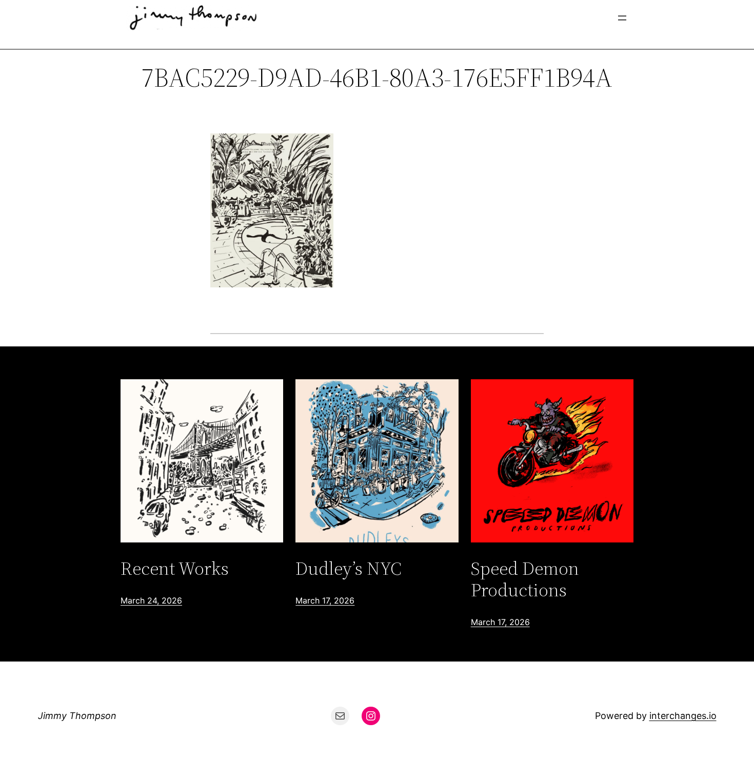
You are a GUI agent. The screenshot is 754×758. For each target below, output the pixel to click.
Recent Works (175, 568)
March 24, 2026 (151, 600)
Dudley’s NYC (348, 568)
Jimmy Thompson (77, 715)
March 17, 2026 (324, 600)
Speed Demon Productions (525, 579)
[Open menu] (622, 18)
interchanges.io (683, 715)
